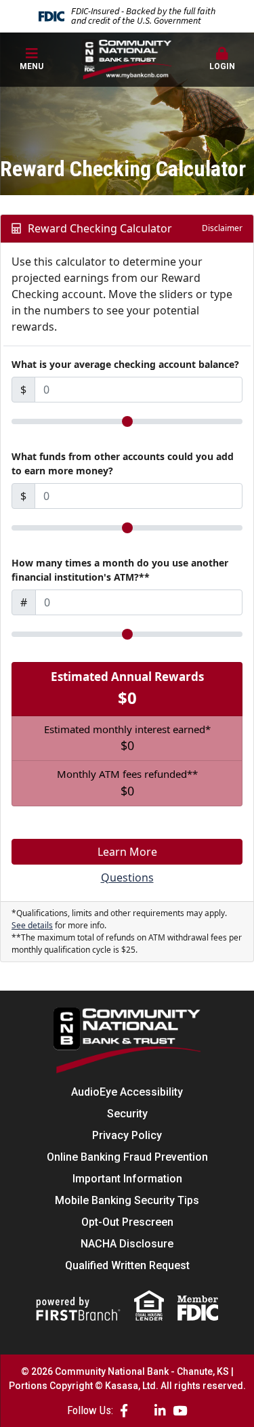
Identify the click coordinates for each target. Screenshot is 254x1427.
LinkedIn (160, 1410)
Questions (127, 877)
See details (32, 925)
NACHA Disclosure (127, 1243)
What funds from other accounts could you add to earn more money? (123, 463)
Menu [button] (31, 66)
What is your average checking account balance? (125, 364)
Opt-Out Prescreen (127, 1222)
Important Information (127, 1178)
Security (127, 1113)
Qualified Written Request (127, 1265)
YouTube (180, 1410)
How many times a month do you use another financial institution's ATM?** (120, 569)
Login (222, 66)
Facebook (124, 1410)
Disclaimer (222, 228)
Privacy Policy (127, 1135)
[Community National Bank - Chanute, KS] (127, 59)
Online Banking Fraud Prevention (127, 1157)
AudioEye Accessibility (127, 1091)
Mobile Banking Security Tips (127, 1200)
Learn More (127, 851)
